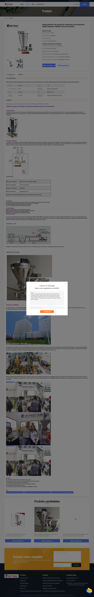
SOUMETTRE (47, 311)
